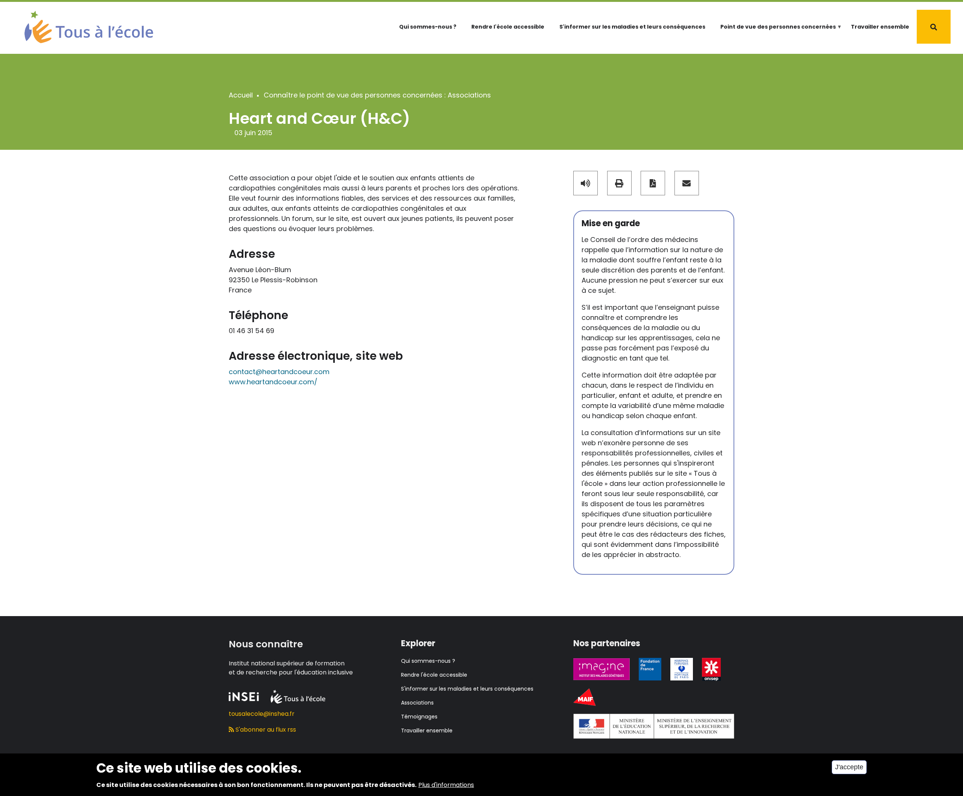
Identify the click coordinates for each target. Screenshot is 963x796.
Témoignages (419, 716)
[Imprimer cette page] (619, 183)
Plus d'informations (446, 785)
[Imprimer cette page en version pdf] (653, 183)
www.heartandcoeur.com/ (273, 382)
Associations (417, 702)
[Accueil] (88, 26)
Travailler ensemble (880, 26)
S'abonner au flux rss (265, 729)
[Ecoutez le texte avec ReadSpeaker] (585, 183)
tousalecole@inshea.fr (262, 713)
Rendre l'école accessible (507, 26)
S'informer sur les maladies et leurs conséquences (632, 26)
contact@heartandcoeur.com (279, 371)
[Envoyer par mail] (686, 183)
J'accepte (849, 767)
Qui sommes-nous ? (427, 26)
